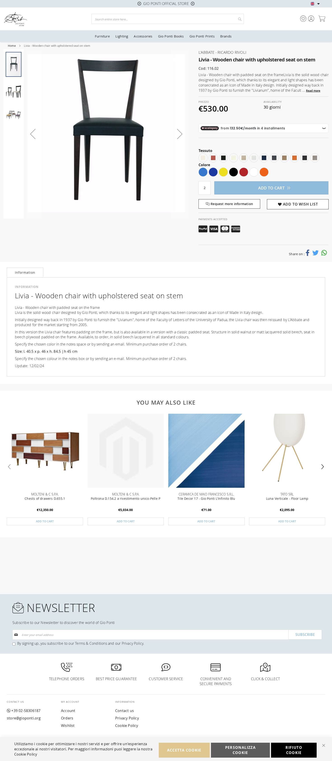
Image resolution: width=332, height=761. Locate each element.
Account (68, 710)
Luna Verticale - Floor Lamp (287, 498)
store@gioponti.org (24, 718)
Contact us (124, 710)
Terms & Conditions (91, 643)
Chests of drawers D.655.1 (45, 498)
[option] (203, 157)
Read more (313, 91)
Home (12, 45)
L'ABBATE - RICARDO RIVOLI (222, 52)
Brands (225, 36)
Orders (67, 718)
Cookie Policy (126, 725)
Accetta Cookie (184, 750)
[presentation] (322, 466)
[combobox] (167, 19)
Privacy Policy (132, 643)
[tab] (25, 272)
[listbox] (264, 157)
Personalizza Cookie (240, 750)
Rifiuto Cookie (293, 750)
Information (25, 272)
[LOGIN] (311, 19)
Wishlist (68, 725)
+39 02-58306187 (25, 710)
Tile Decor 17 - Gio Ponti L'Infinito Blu (206, 498)
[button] (319, 3)
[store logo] (42, 19)
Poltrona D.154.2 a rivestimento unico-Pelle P (125, 498)
